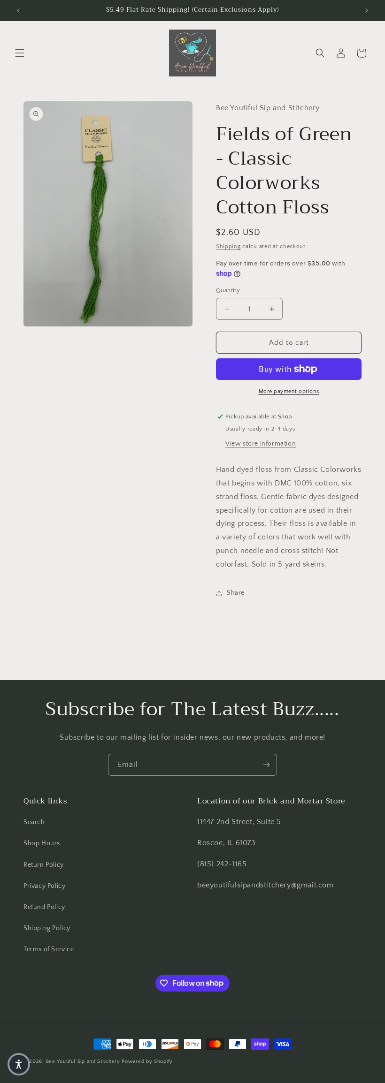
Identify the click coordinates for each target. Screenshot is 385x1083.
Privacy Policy (44, 886)
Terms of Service (48, 949)
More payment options (289, 391)
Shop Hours (41, 843)
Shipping (228, 246)
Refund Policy (44, 907)
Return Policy (43, 865)
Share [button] (236, 593)
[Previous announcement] (18, 10)
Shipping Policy (46, 928)
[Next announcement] (366, 10)
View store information (260, 443)
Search (34, 822)
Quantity (228, 290)
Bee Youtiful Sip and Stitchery (83, 1061)
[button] (19, 53)
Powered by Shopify (147, 1061)
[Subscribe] (266, 765)
